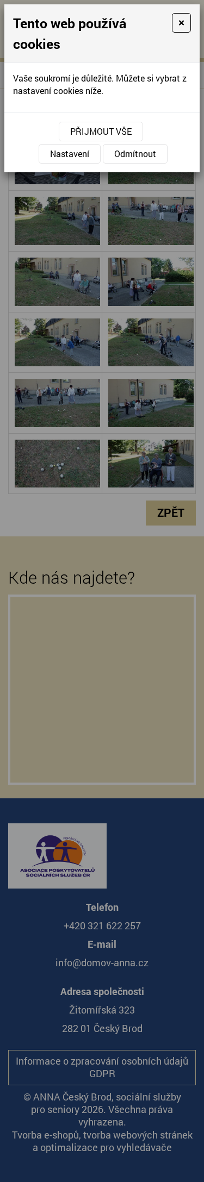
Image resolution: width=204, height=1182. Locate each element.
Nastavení (69, 153)
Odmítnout (135, 153)
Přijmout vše (101, 131)
